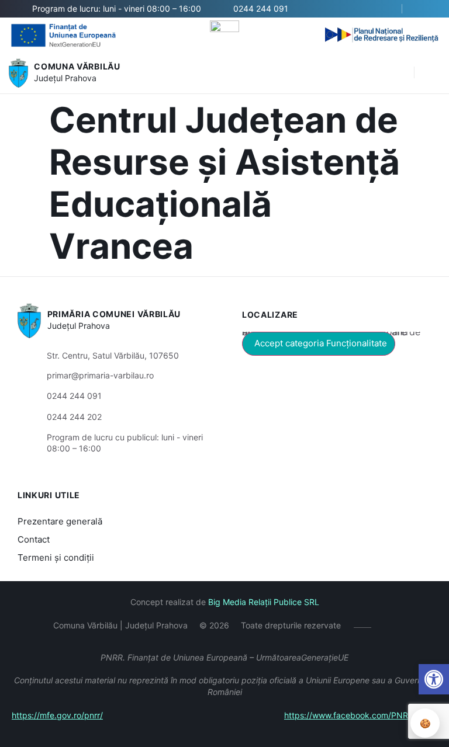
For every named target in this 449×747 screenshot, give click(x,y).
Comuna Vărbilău (77, 66)
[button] (399, 73)
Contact (34, 539)
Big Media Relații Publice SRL (263, 602)
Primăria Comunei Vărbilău (114, 314)
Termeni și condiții (56, 557)
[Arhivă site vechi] (424, 8)
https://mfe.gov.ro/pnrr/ (57, 715)
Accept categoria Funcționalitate (320, 343)
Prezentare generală (60, 521)
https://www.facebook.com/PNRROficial (360, 715)
